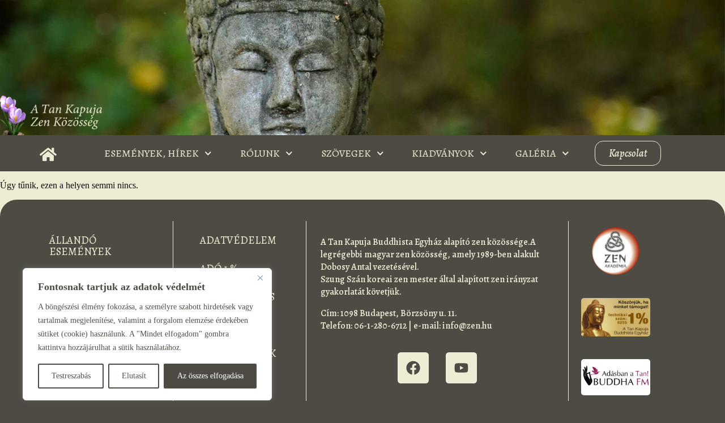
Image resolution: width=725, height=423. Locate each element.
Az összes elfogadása (210, 376)
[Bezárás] (260, 277)
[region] (147, 334)
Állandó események (80, 246)
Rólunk (260, 153)
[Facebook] (413, 367)
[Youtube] (461, 367)
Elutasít (134, 376)
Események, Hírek (151, 153)
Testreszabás (71, 376)
